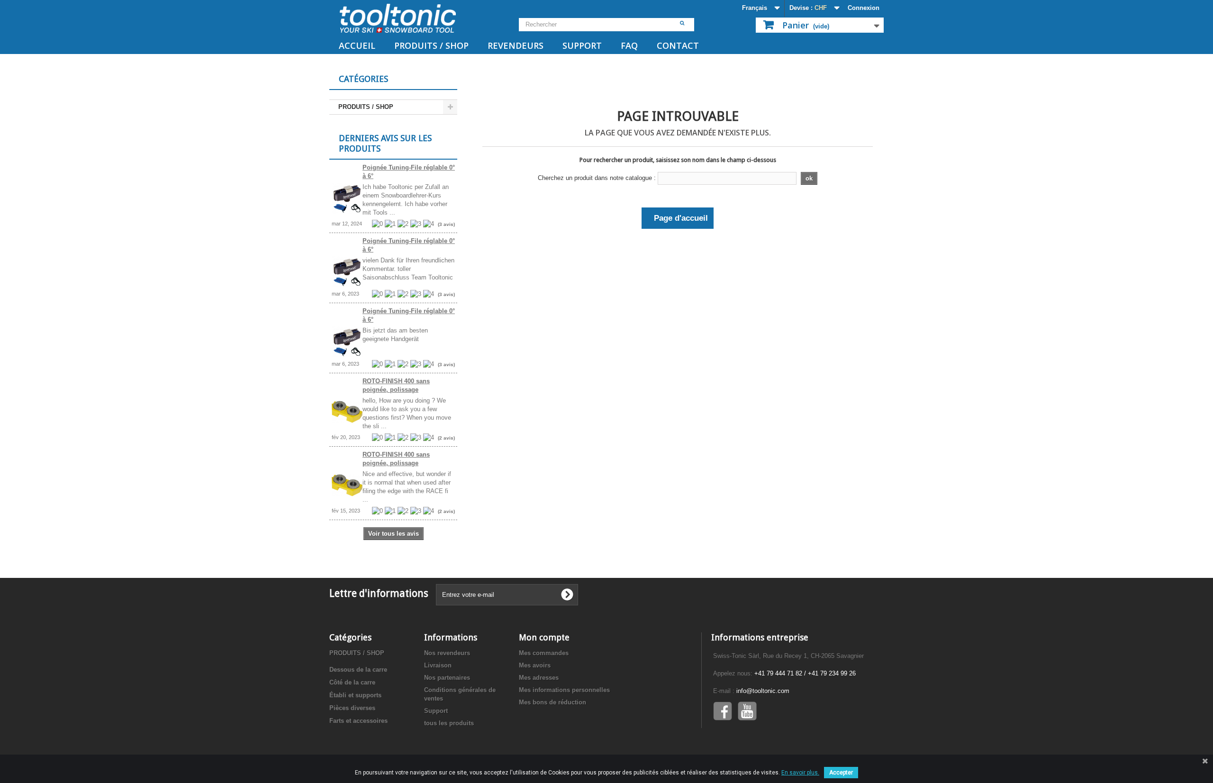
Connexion (863, 7)
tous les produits (449, 723)
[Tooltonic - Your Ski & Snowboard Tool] (417, 18)
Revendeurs (515, 45)
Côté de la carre (352, 682)
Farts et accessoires (358, 720)
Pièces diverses (352, 707)
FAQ (629, 45)
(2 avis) (446, 438)
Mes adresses (539, 677)
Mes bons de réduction (552, 702)
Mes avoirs (535, 665)
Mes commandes (544, 653)
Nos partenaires (447, 677)
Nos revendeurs (447, 653)
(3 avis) (446, 224)
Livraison (438, 665)
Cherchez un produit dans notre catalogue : (597, 177)
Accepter (841, 772)
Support (582, 45)
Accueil (357, 45)
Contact (678, 45)
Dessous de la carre (358, 669)
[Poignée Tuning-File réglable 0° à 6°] (347, 198)
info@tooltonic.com (762, 690)
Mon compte (544, 637)
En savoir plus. (800, 772)
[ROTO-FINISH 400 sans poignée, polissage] (347, 411)
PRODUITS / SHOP (431, 45)
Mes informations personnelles (564, 689)
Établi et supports (355, 695)
